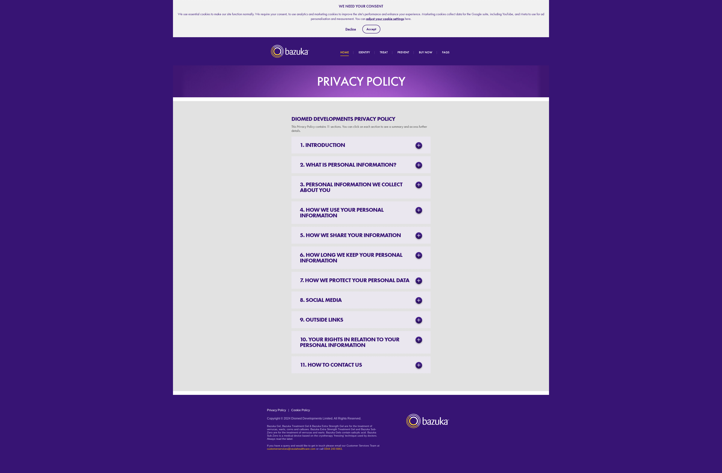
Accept (371, 29)
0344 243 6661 (333, 448)
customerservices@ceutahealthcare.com (291, 448)
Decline (350, 29)
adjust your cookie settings (385, 19)
